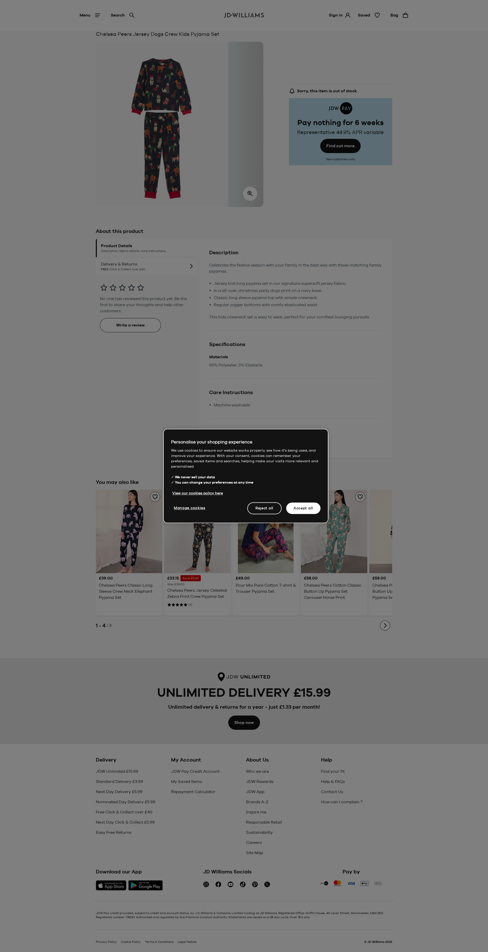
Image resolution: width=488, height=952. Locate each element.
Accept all (303, 508)
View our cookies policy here (197, 493)
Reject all (264, 508)
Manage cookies (189, 508)
